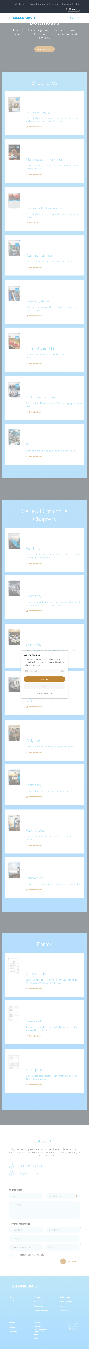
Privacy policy (47, 693)
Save (44, 686)
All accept (44, 679)
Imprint (39, 693)
